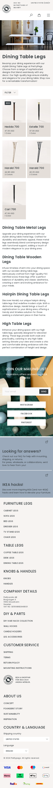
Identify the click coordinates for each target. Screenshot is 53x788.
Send (44, 391)
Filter (8, 92)
